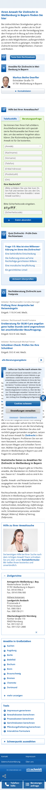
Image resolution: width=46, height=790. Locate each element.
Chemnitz (11, 683)
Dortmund (12, 687)
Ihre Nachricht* (12, 184)
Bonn (9, 669)
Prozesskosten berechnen (20, 718)
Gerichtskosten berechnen (21, 722)
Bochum (11, 664)
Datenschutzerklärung (28, 417)
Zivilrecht (30, 435)
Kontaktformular (30, 559)
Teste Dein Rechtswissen (23, 57)
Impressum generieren (19, 710)
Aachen (10, 646)
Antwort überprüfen (23, 278)
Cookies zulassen (23, 403)
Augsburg (11, 650)
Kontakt (4, 756)
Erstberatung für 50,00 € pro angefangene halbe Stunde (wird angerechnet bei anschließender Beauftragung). (23, 326)
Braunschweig (14, 673)
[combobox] (23, 146)
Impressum (13, 417)
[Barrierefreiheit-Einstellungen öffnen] (43, 398)
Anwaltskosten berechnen (20, 714)
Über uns (30, 761)
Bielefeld (11, 659)
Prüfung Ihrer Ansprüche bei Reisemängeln (17, 307)
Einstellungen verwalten (23, 410)
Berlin (10, 655)
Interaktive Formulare (18, 731)
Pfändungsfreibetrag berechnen (24, 726)
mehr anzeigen (15, 695)
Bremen (11, 678)
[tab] (10, 118)
